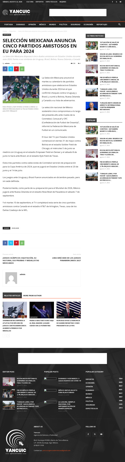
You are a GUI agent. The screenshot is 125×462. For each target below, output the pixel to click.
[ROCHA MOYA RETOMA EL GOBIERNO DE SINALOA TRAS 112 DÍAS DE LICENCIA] (92, 69)
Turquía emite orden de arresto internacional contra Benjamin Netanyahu (110, 106)
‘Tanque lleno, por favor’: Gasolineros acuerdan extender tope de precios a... (111, 92)
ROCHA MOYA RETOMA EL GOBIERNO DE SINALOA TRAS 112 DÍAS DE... (110, 68)
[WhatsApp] (22, 68)
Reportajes (102, 24)
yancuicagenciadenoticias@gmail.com (56, 450)
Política (63, 24)
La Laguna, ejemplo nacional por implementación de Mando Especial (66, 405)
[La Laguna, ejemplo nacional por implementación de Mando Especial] (50, 405)
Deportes (39, 2)
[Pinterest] (16, 68)
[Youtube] (120, 2)
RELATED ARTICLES (12, 295)
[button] (119, 25)
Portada (8, 24)
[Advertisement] (77, 12)
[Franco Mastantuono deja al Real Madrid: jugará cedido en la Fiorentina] (42, 310)
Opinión (32, 24)
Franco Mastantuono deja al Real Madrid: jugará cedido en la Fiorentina (42, 323)
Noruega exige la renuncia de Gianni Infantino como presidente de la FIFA (68, 323)
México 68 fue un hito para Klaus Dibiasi (67, 391)
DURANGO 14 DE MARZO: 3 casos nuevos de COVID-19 (69, 379)
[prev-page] (4, 335)
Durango (20, 24)
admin (7, 63)
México (42, 24)
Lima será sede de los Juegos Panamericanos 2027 (66, 259)
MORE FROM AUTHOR (32, 295)
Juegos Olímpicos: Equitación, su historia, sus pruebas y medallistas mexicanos (21, 260)
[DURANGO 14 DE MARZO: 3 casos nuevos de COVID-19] (50, 381)
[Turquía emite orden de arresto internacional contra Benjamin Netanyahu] (92, 106)
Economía (88, 24)
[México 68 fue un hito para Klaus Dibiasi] (50, 393)
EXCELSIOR (15, 228)
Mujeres (63, 2)
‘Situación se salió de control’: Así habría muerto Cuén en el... (109, 44)
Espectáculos (51, 2)
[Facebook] (112, 2)
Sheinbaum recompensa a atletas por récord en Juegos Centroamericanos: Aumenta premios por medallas (15, 325)
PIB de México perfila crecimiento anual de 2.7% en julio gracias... (110, 79)
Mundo (52, 24)
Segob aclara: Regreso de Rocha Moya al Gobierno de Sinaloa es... (111, 56)
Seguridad (75, 24)
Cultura (29, 2)
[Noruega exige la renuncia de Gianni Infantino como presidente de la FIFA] (69, 310)
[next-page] (8, 335)
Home (5, 31)
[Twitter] (116, 2)
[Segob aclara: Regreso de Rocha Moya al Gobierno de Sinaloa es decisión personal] (92, 57)
